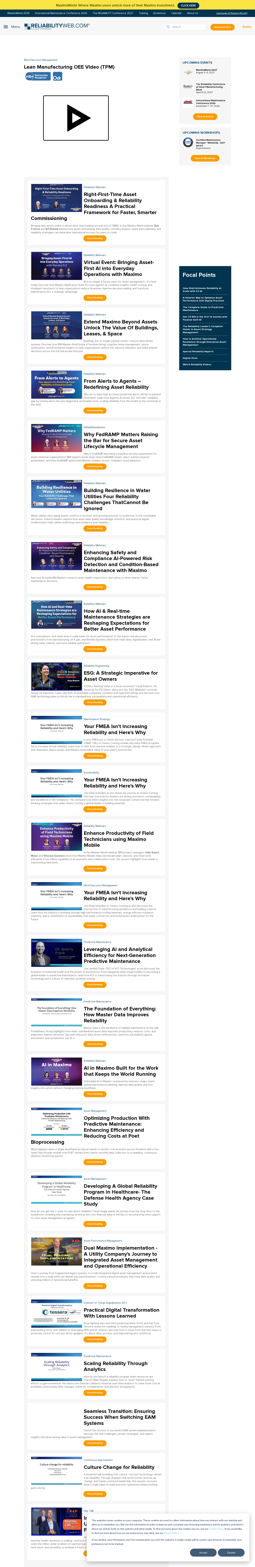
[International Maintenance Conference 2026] (188, 102)
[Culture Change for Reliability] (56, 1470)
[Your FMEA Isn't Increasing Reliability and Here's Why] (56, 729)
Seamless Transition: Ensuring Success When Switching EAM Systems (120, 1417)
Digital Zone (190, 358)
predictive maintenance (97, 942)
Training (143, 13)
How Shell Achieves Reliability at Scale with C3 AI (202, 290)
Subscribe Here (222, 27)
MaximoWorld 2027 (206, 70)
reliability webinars (95, 187)
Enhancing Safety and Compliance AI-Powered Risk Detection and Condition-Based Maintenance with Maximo (121, 561)
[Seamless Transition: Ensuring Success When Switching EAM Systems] (56, 1420)
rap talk (89, 1511)
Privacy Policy (171, 1532)
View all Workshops (205, 158)
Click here (188, 5)
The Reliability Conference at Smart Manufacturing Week (210, 87)
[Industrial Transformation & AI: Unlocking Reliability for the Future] (56, 1521)
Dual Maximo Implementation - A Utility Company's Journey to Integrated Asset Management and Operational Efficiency (120, 1257)
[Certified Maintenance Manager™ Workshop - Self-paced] (188, 142)
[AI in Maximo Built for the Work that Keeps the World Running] (56, 1071)
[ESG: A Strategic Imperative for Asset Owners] (56, 676)
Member (247, 26)
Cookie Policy (216, 1528)
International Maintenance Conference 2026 (61, 13)
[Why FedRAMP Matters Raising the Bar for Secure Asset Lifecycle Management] (56, 437)
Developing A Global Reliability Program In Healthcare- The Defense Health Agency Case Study (120, 1195)
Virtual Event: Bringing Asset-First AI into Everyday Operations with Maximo (119, 268)
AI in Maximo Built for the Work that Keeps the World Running (121, 1071)
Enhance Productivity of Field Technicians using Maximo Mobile (119, 839)
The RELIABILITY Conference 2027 (113, 13)
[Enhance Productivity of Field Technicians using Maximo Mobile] (56, 836)
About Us (192, 13)
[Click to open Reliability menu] (11, 26)
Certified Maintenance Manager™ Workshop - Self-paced (211, 143)
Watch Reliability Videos (197, 364)
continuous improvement (98, 1460)
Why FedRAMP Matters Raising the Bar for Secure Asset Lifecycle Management (121, 440)
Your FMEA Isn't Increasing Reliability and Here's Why (115, 729)
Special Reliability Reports (198, 351)
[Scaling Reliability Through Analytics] (56, 1366)
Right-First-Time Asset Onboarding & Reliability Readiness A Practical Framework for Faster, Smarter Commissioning (94, 206)
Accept (203, 1552)
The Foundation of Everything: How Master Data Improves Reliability (120, 1015)
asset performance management (103, 1241)
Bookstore (160, 13)
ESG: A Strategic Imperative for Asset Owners (121, 676)
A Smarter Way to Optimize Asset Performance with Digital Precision (203, 299)
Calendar (176, 13)
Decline (231, 1552)
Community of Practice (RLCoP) (231, 13)
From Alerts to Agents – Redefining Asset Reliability (116, 384)
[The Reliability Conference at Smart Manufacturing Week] (188, 86)
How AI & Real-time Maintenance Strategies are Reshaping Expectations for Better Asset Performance (117, 620)
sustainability (91, 772)
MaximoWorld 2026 (18, 13)
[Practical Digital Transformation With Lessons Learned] (56, 1313)
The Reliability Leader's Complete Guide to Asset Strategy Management (203, 329)
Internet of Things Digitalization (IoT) (105, 1303)
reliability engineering (96, 666)
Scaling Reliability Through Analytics (116, 1366)
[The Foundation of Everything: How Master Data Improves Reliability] (56, 1012)
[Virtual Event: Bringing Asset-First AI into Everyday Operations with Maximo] (56, 265)
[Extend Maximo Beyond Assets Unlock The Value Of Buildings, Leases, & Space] (56, 325)
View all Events (205, 116)
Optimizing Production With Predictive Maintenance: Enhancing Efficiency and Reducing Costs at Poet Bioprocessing (90, 1130)
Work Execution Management (41, 60)
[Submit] (169, 27)
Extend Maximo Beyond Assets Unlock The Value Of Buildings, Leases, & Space (121, 328)
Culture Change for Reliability (119, 1467)
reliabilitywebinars (94, 427)
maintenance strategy (97, 719)
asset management (95, 1111)
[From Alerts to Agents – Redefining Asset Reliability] (56, 384)
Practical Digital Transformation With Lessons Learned (121, 1313)
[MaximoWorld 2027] (188, 72)
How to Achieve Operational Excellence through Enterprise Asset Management (204, 341)
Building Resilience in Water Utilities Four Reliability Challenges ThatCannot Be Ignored (117, 499)
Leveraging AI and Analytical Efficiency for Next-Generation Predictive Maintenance (120, 955)
